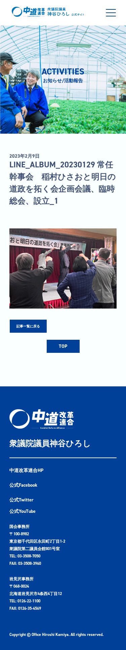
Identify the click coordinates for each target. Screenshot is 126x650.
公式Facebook (23, 485)
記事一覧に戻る (28, 326)
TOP (63, 346)
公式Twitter (21, 500)
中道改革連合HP (26, 470)
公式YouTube (22, 511)
